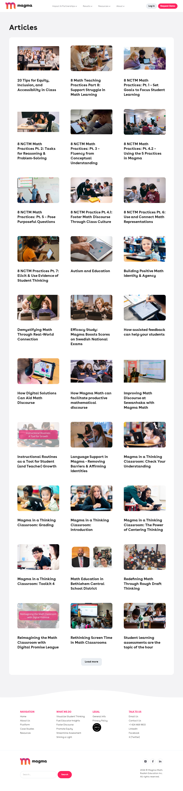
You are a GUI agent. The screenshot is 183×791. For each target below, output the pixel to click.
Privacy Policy (100, 721)
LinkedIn (133, 729)
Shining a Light (64, 737)
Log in (151, 6)
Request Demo (167, 6)
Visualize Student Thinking (70, 716)
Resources (25, 733)
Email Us (133, 716)
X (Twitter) (134, 737)
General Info (99, 716)
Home (23, 716)
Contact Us (135, 721)
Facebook (134, 733)
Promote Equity (64, 729)
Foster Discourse (65, 725)
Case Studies (27, 729)
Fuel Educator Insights (68, 721)
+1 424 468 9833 (137, 725)
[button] (64, 6)
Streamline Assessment (68, 733)
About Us (25, 721)
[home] (18, 5)
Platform (25, 725)
